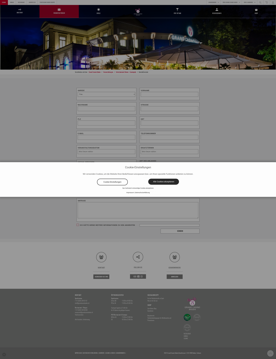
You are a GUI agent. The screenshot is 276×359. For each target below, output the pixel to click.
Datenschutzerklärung (142, 192)
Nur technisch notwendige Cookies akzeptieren (138, 188)
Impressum (130, 192)
